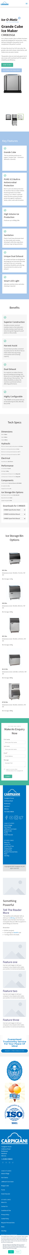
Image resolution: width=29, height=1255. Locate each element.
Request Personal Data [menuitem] (10, 852)
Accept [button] (11, 1251)
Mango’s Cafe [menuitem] (8, 831)
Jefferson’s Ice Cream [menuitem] (10, 829)
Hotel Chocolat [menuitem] (8, 835)
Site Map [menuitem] (6, 856)
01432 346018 (10, 812)
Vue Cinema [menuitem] (7, 827)
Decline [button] (18, 1251)
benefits (16, 932)
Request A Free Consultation (14, 1050)
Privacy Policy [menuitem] (8, 848)
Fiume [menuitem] (6, 833)
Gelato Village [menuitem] (8, 825)
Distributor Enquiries (11, 70)
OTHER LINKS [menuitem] (9, 840)
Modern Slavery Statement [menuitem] (9, 1235)
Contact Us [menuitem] (7, 844)
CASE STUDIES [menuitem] (9, 823)
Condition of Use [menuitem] (9, 846)
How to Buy (7, 65)
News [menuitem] (5, 854)
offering (12, 918)
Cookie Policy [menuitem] (8, 850)
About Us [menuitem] (7, 842)
